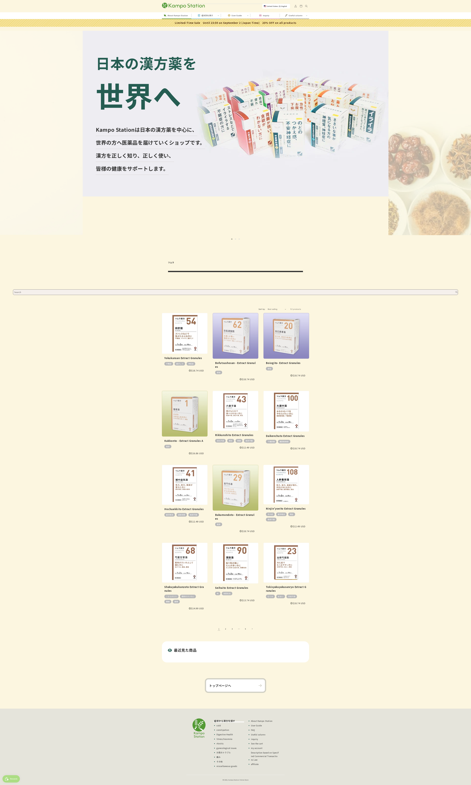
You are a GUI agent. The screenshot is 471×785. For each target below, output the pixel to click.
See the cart (257, 743)
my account (256, 748)
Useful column (258, 734)
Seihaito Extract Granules (231, 588)
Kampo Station (233, 780)
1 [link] (219, 628)
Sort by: (262, 309)
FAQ (253, 730)
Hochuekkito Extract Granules (184, 509)
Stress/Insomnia (224, 738)
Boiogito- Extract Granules (283, 363)
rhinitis (220, 743)
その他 (219, 761)
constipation (222, 729)
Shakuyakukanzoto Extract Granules (184, 588)
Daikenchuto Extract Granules (285, 436)
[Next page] (252, 629)
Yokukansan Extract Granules (183, 358)
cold (218, 725)
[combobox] (235, 292)
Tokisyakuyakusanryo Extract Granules (286, 588)
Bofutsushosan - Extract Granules (235, 364)
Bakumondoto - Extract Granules (235, 516)
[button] (306, 6)
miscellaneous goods (226, 766)
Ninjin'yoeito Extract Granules (286, 508)
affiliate (255, 764)
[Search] (456, 292)
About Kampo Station (261, 720)
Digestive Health (224, 734)
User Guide (256, 725)
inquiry (254, 739)
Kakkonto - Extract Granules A (183, 441)
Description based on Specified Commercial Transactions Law (265, 756)
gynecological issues (226, 748)
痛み (218, 757)
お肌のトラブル (223, 752)
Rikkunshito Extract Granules (234, 435)
